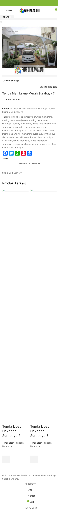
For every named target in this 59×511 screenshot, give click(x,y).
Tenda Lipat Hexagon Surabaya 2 (11, 431)
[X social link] (24, 3)
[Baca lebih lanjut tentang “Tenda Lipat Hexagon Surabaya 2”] (6, 459)
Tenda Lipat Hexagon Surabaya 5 (39, 431)
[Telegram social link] (38, 3)
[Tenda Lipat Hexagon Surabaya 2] (15, 302)
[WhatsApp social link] (35, 3)
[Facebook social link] (20, 3)
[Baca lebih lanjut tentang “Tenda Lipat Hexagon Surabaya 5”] (34, 459)
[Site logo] (29, 10)
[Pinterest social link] (27, 3)
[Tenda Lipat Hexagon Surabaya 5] (43, 302)
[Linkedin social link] (31, 3)
